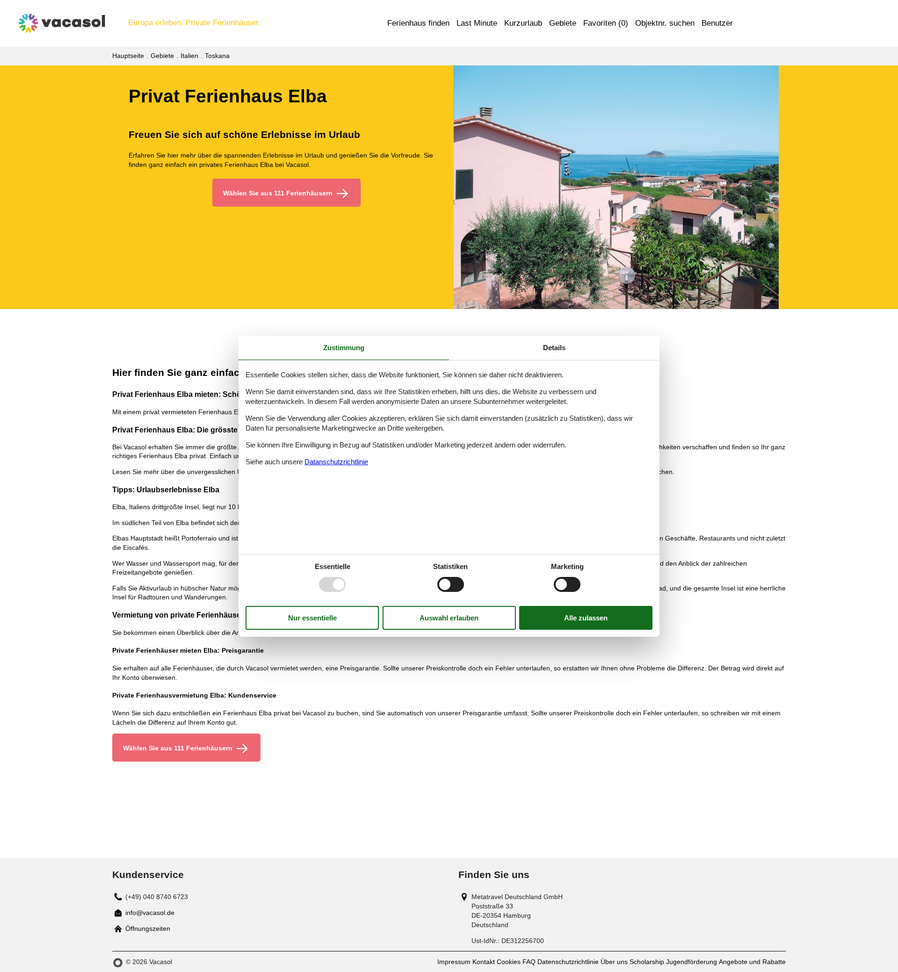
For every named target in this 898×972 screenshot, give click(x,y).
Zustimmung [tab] (343, 347)
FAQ (529, 961)
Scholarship (647, 961)
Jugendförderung (691, 961)
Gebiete (562, 23)
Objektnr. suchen (665, 23)
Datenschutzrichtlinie (568, 961)
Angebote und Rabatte (752, 961)
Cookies (509, 961)
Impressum (454, 961)
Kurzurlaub (523, 23)
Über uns (614, 961)
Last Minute (476, 23)
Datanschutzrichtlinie (336, 462)
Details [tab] (554, 347)
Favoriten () (605, 23)
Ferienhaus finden (418, 23)
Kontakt (483, 961)
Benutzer (717, 23)
